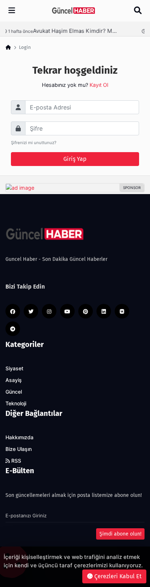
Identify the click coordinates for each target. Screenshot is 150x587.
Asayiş (13, 380)
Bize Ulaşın (18, 449)
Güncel (13, 392)
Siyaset (14, 368)
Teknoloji (15, 403)
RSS (15, 461)
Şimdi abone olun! (120, 534)
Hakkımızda (19, 437)
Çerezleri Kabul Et (117, 576)
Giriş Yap (75, 158)
